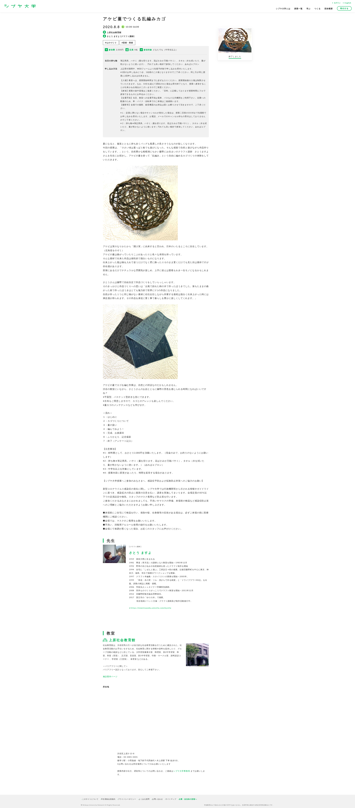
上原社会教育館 (122, 640)
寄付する (344, 8)
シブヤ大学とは (283, 8)
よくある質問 (144, 799)
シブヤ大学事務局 (181, 771)
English (348, 3)
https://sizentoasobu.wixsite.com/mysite (151, 608)
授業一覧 (298, 8)
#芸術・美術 (127, 42)
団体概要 (328, 8)
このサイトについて (90, 799)
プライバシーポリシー (127, 799)
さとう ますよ (140, 552)
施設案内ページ (110, 676)
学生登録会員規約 (108, 799)
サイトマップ (170, 799)
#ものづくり (111, 42)
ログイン (337, 3)
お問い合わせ (157, 799)
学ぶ (308, 8)
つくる (317, 8)
